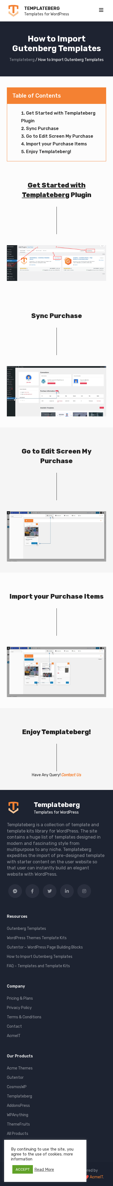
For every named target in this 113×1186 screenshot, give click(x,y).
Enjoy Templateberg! (48, 151)
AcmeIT (14, 1035)
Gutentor (15, 1077)
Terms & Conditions (24, 1017)
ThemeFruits (18, 1124)
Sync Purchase (42, 128)
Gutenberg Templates (26, 928)
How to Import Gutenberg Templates (39, 956)
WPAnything (17, 1115)
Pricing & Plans (20, 998)
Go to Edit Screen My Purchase (59, 136)
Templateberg (42, 8)
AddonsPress (18, 1105)
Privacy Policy (19, 1007)
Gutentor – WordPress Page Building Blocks (45, 947)
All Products (17, 1133)
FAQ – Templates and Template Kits (38, 966)
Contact (14, 1026)
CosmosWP (17, 1087)
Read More (44, 1169)
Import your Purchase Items (56, 143)
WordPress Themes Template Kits (37, 938)
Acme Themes (20, 1068)
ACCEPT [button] (23, 1169)
